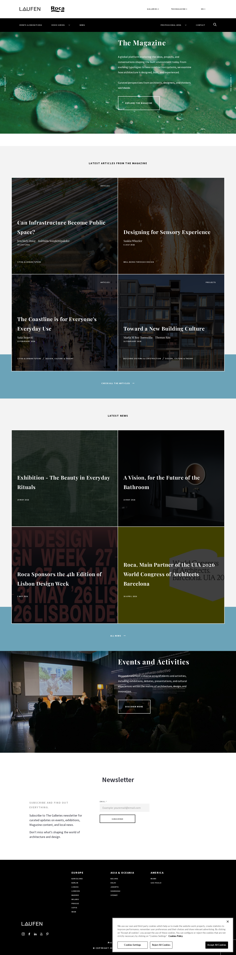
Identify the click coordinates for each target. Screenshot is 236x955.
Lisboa (75, 887)
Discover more (134, 706)
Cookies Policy (175, 936)
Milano (75, 899)
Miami (153, 879)
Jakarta (115, 887)
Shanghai (115, 891)
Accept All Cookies (216, 945)
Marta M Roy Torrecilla (138, 337)
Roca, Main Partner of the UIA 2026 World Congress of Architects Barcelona (169, 574)
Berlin (75, 883)
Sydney (114, 895)
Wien (74, 912)
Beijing (114, 879)
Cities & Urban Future (29, 262)
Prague (75, 903)
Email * (103, 801)
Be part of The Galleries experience (147, 113)
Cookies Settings (132, 945)
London (76, 891)
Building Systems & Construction (142, 358)
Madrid (75, 895)
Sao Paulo (156, 883)
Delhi (113, 883)
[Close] (228, 921)
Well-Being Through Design (139, 262)
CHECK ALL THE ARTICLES (116, 383)
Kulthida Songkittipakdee (54, 241)
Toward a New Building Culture (164, 328)
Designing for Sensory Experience (167, 231)
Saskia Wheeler (133, 241)
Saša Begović (25, 337)
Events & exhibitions (31, 25)
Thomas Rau (162, 337)
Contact (200, 25)
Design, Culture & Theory (59, 358)
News (82, 25)
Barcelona (77, 879)
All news (116, 636)
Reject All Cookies (161, 945)
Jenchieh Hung (26, 241)
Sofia (74, 908)
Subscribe (117, 819)
